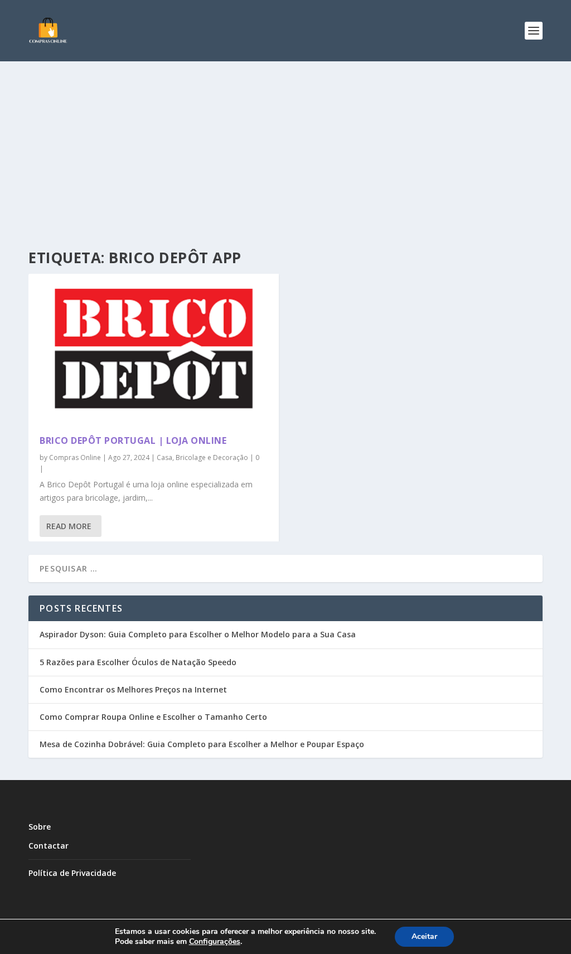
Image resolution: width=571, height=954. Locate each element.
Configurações (214, 942)
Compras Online (75, 457)
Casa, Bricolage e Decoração (202, 457)
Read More (68, 526)
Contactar (48, 845)
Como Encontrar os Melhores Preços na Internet (133, 689)
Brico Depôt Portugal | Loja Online (133, 440)
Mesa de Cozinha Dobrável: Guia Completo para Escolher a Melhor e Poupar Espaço (202, 744)
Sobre (39, 826)
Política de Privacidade (72, 873)
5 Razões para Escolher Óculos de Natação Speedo (138, 662)
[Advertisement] (285, 145)
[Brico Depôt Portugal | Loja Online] (153, 349)
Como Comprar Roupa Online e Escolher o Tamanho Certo (153, 716)
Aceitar (424, 936)
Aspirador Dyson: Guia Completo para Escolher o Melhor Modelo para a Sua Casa (198, 634)
